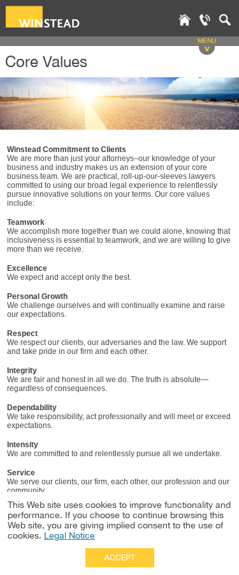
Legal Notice (69, 535)
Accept (120, 557)
